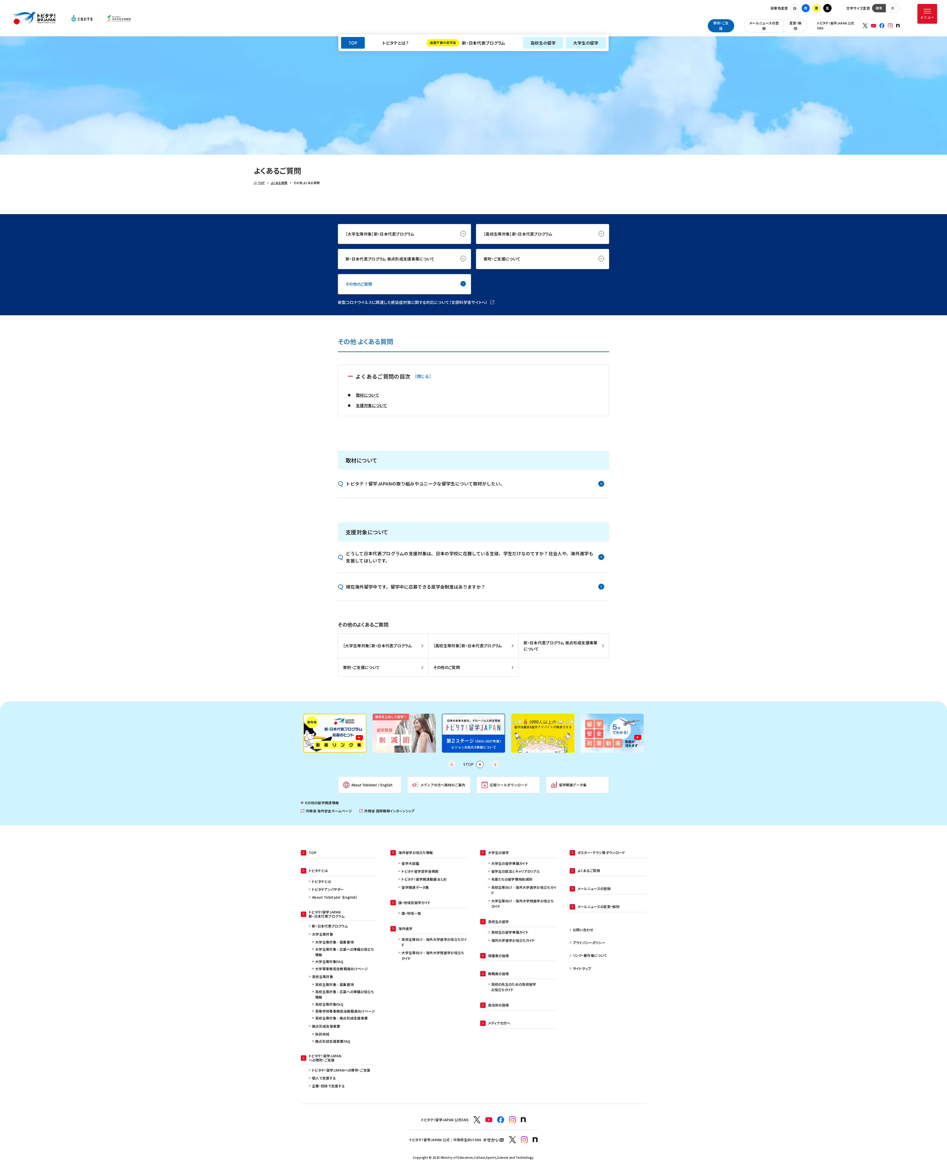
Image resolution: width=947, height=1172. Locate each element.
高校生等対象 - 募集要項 (334, 984)
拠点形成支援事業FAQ (332, 1041)
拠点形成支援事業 (326, 1026)
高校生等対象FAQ (329, 1004)
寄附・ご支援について (502, 259)
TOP (352, 43)
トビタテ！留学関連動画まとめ (424, 879)
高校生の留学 (543, 43)
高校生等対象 (322, 976)
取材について (367, 395)
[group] (334, 733)
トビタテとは (321, 881)
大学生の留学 (586, 43)
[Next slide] (495, 764)
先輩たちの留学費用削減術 (512, 879)
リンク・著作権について (590, 955)
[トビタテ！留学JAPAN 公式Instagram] (890, 25)
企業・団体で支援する (328, 1085)
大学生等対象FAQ (329, 961)
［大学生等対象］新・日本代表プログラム (380, 234)
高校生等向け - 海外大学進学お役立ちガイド (434, 942)
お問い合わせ (583, 929)
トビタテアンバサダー (328, 889)
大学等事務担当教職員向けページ (341, 968)
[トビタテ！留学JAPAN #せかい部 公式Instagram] (524, 1139)
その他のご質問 (359, 284)
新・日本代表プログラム (467, 43)
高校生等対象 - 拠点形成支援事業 (341, 1018)
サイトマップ (582, 968)
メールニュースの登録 (764, 25)
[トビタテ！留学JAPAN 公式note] (898, 25)
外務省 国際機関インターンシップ (387, 811)
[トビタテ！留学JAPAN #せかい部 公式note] (535, 1139)
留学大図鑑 (410, 863)
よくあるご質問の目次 (394, 376)
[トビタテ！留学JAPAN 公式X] (865, 25)
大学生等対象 (322, 934)
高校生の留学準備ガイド (509, 932)
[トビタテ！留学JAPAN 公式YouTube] (873, 25)
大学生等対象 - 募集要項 (334, 942)
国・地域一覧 (411, 913)
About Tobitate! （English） (335, 897)
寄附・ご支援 (721, 25)
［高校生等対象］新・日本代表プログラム (518, 234)
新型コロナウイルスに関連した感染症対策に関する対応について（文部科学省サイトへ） (416, 302)
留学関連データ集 (415, 887)
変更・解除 (795, 25)
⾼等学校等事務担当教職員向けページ (345, 1011)
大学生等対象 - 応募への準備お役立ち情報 (344, 952)
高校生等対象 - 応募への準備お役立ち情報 (344, 994)
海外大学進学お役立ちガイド (513, 940)
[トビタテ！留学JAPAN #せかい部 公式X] (512, 1139)
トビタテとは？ (395, 43)
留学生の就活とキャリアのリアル (515, 871)
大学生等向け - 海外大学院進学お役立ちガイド (432, 955)
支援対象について (371, 405)
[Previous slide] (451, 764)
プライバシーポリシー (589, 942)
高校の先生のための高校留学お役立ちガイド (513, 987)
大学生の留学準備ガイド (509, 863)
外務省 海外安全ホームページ (326, 811)
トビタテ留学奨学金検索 (420, 871)
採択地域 (322, 1034)
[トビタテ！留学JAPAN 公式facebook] (881, 25)
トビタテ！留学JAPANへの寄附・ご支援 (341, 1070)
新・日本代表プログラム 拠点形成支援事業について (390, 259)
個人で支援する (324, 1078)
